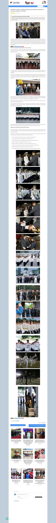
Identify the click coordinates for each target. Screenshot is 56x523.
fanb (13, 420)
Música (18, 6)
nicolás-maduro (17, 420)
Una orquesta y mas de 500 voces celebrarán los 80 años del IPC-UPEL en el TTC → (38, 425)
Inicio (10, 6)
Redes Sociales (30, 6)
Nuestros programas (23, 6)
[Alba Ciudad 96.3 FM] (28, 2)
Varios (35, 6)
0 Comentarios (17, 13)
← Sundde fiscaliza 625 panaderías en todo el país (18, 425)
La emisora (13, 6)
